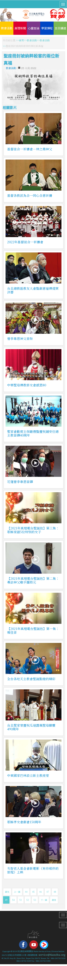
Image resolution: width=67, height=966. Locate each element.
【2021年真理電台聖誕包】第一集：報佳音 (33, 630)
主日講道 (60, 28)
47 (47, 891)
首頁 (21, 40)
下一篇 (44, 899)
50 (13, 899)
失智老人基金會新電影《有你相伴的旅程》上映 (33, 870)
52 (27, 899)
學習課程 (47, 28)
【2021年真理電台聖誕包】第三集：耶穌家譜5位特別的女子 (33, 530)
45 (33, 891)
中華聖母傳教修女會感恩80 (26, 385)
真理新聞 (20, 28)
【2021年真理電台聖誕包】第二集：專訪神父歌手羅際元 (33, 580)
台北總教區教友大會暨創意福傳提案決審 (33, 290)
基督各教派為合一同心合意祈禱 (29, 195)
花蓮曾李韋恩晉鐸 (20, 481)
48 (55, 891)
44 (26, 891)
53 (35, 899)
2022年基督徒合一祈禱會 (25, 242)
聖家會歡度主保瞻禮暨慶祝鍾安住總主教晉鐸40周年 (33, 433)
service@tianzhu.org (52, 954)
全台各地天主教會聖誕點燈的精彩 (31, 678)
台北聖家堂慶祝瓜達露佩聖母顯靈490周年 (31, 727)
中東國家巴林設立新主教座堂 (28, 775)
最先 (7, 891)
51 (20, 899)
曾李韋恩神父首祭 (20, 338)
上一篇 (17, 891)
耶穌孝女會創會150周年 (24, 822)
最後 (54, 899)
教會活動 (7, 28)
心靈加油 (33, 28)
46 (40, 891)
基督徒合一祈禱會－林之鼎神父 (29, 149)
